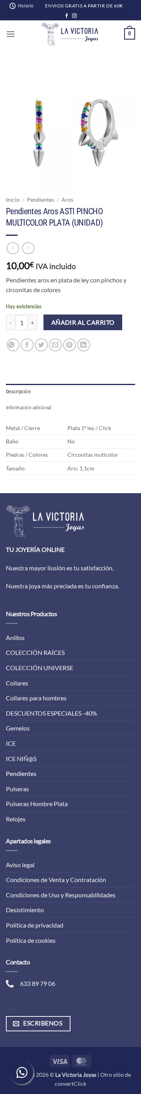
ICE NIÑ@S (21, 758)
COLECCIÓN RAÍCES (35, 652)
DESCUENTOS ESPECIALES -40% (51, 713)
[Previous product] (28, 248)
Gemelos (18, 728)
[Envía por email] (55, 344)
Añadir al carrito (83, 322)
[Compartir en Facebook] (27, 344)
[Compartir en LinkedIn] (83, 344)
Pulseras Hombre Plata (37, 803)
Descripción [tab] (18, 391)
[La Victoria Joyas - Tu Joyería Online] (69, 34)
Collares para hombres (36, 698)
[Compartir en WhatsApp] (13, 344)
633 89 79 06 (37, 983)
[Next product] (13, 248)
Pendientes (40, 200)
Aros (67, 200)
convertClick (70, 1083)
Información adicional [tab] (28, 407)
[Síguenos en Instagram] (74, 16)
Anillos (15, 637)
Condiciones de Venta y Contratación (56, 879)
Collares (17, 683)
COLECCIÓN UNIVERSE (39, 667)
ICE (11, 743)
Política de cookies (31, 940)
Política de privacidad (34, 925)
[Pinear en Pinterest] (69, 344)
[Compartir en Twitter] (41, 344)
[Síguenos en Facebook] (66, 16)
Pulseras (17, 788)
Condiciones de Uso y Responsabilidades (61, 895)
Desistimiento (25, 909)
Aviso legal (20, 864)
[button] (10, 33)
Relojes (15, 819)
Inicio (13, 200)
